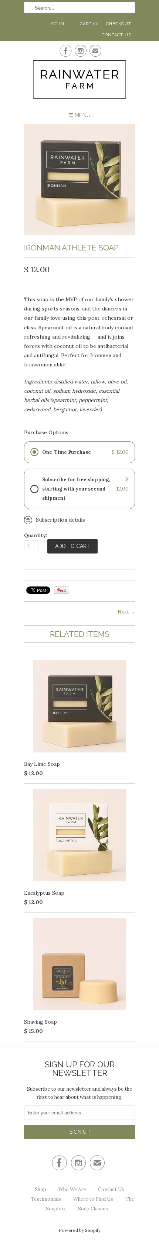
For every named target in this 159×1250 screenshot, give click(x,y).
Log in (56, 23)
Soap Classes (93, 1209)
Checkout (118, 23)
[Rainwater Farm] (79, 81)
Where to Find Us (93, 1199)
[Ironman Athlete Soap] (79, 233)
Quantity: (35, 535)
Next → (126, 612)
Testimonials (46, 1199)
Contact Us (116, 35)
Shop (40, 1189)
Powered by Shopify (80, 1230)
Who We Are (72, 1189)
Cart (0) (89, 23)
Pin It (61, 590)
